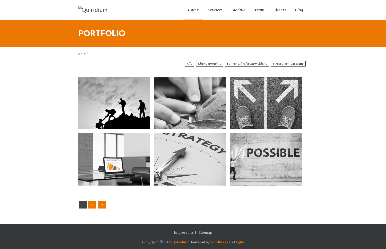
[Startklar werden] (266, 103)
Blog (299, 10)
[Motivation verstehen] (114, 159)
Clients (279, 10)
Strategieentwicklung (288, 63)
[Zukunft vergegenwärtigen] (190, 159)
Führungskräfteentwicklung (247, 63)
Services (215, 10)
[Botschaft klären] (190, 103)
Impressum (183, 232)
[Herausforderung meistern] (266, 159)
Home (193, 10)
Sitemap (205, 232)
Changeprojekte (209, 63)
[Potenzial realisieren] (114, 103)
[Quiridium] (92, 9)
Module (238, 10)
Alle (189, 63)
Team (259, 10)
